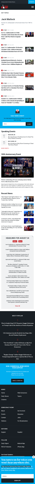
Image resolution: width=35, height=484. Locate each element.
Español (20, 432)
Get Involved (21, 411)
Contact (3, 417)
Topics (19, 396)
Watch (15, 241)
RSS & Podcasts (6, 447)
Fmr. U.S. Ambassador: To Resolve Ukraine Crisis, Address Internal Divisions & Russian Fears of (12, 49)
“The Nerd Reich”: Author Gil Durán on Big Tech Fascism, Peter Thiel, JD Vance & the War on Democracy (17, 345)
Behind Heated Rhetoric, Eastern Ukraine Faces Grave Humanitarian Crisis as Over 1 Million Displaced (12, 62)
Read (20, 241)
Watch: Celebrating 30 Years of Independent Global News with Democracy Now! (16, 180)
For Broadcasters (23, 421)
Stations (3, 421)
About (3, 411)
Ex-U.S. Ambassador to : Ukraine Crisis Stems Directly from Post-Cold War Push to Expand (12, 36)
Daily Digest (5, 443)
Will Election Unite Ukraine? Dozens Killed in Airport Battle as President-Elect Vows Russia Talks (12, 75)
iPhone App (21, 447)
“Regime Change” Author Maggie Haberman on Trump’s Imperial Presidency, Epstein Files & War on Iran (17, 357)
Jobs (19, 417)
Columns (3, 399)
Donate (31, 2)
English (3, 432)
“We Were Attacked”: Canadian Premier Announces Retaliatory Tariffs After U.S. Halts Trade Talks (17, 266)
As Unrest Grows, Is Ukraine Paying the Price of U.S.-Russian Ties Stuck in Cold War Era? (12, 88)
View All (17, 306)
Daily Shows (5, 396)
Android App (21, 443)
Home (3, 393)
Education (20, 414)
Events (3, 414)
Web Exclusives (22, 393)
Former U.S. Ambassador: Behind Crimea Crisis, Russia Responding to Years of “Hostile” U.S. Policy (12, 101)
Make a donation (17, 380)
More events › (5, 148)
